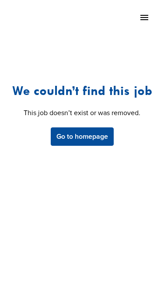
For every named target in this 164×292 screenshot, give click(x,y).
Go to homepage (82, 136)
